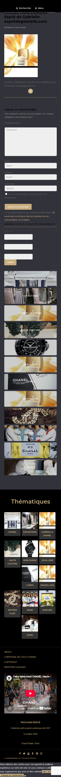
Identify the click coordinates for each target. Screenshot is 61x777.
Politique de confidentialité (12, 775)
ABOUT (8, 652)
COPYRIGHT (10, 662)
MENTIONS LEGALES (15, 667)
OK (44, 772)
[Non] (25, 775)
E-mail (9, 172)
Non (49, 772)
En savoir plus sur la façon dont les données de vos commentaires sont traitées (29, 216)
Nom (8, 161)
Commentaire (13, 123)
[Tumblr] (32, 753)
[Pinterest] (37, 753)
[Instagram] (41, 753)
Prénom (8, 231)
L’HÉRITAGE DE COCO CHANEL (20, 657)
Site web (9, 184)
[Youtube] (28, 753)
